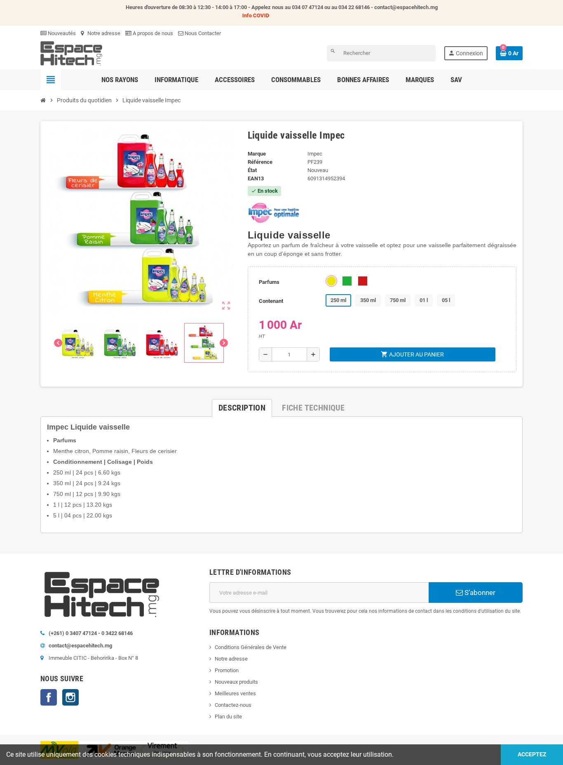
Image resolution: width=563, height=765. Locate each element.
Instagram (70, 697)
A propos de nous (152, 33)
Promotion (227, 670)
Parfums (269, 282)
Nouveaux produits (236, 682)
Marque (257, 154)
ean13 (256, 178)
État (252, 170)
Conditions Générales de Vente (250, 647)
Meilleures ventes (235, 693)
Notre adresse (103, 33)
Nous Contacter (202, 33)
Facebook (48, 697)
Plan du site (228, 716)
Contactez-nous (233, 705)
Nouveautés (61, 33)
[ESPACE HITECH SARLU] (71, 53)
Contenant (271, 301)
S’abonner (479, 592)
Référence (260, 162)
